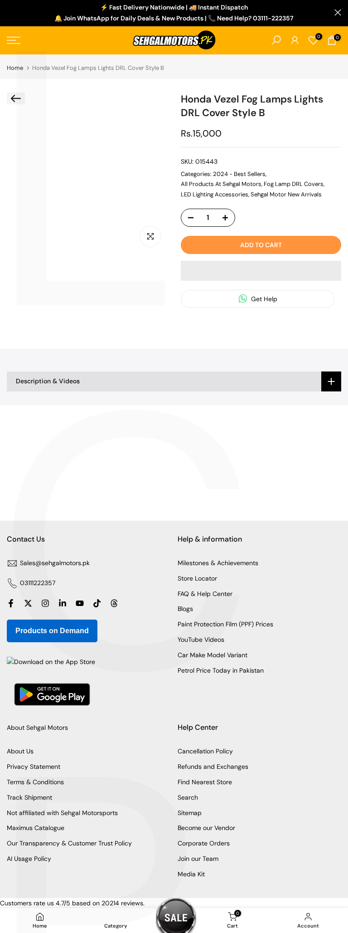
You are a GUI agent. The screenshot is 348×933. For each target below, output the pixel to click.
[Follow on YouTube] (80, 603)
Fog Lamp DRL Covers (294, 184)
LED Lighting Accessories (214, 194)
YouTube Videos (201, 639)
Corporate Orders (204, 843)
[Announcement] (174, 13)
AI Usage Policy (29, 859)
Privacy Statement (33, 766)
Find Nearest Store (205, 782)
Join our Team (198, 859)
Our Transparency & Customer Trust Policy (69, 843)
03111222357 (37, 583)
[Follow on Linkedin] (62, 603)
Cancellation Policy (205, 751)
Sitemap (190, 813)
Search (188, 797)
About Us (20, 751)
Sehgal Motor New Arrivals (286, 194)
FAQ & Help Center (205, 594)
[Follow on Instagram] (45, 603)
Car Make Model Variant (212, 655)
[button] (261, 271)
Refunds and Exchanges (213, 766)
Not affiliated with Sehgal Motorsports (62, 813)
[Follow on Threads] (114, 603)
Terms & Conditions (35, 782)
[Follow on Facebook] (11, 603)
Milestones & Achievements (218, 563)
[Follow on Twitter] (28, 603)
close (10, 12)
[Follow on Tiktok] (97, 603)
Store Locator (197, 578)
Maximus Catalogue (35, 828)
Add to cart (261, 245)
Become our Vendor (206, 828)
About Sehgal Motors (37, 727)
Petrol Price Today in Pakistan (221, 670)
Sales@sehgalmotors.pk (55, 563)
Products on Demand (52, 631)
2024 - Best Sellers (239, 174)
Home (15, 68)
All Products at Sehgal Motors (221, 184)
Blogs (185, 609)
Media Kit (191, 874)
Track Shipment (29, 797)
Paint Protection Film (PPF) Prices (225, 624)
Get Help (263, 299)
